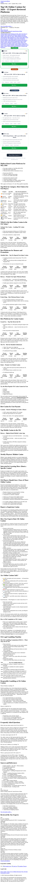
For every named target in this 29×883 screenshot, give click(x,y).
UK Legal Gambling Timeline (7, 45)
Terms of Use (10, 871)
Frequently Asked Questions (14, 46)
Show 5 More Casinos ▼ (14, 155)
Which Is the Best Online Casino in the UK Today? (13, 36)
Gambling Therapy (22, 866)
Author (2, 2)
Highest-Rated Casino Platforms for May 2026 (11, 33)
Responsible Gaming (5, 873)
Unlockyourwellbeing (5, 1)
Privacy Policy (4, 871)
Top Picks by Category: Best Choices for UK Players (14, 34)
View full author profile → (6, 812)
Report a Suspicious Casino (13, 42)
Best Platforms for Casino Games (14, 37)
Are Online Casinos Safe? (21, 43)
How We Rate (25, 871)
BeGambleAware (6, 866)
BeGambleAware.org (14, 159)
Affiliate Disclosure (17, 871)
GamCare (14, 866)
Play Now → (14, 63)
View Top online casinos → (6, 26)
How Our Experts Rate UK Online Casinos (13, 43)
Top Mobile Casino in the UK (14, 38)
